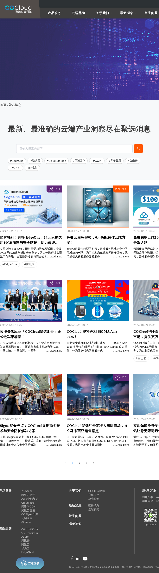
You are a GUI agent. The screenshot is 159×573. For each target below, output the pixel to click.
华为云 (25, 548)
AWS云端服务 (29, 528)
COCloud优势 (96, 491)
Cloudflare (28, 502)
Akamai (26, 522)
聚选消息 (15, 105)
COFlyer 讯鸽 (29, 514)
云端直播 (26, 518)
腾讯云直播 (28, 510)
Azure (25, 536)
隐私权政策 (148, 567)
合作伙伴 (93, 494)
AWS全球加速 (29, 498)
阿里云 (25, 544)
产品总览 (26, 491)
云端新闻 (93, 509)
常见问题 (151, 13)
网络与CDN (28, 506)
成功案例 (93, 498)
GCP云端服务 (29, 532)
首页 (3, 105)
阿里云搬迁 (28, 494)
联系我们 (75, 523)
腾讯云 (25, 540)
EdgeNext (27, 552)
